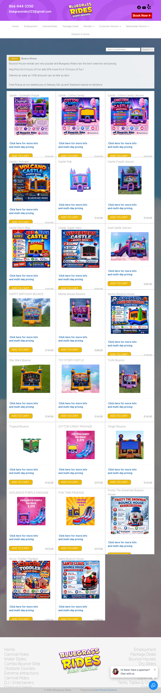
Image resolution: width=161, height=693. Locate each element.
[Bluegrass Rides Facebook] (139, 8)
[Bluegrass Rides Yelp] (149, 8)
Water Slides (15, 659)
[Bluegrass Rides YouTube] (144, 8)
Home (15, 26)
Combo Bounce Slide (22, 663)
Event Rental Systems (105, 690)
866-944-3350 (21, 6)
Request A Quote (80, 34)
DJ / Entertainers (19, 682)
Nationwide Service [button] (136, 26)
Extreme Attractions (21, 673)
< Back (14, 59)
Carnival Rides (50, 26)
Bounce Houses (142, 659)
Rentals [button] (88, 26)
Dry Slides (147, 663)
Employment (30, 26)
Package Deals (70, 26)
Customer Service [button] (109, 26)
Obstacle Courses (19, 668)
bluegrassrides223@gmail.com (30, 11)
